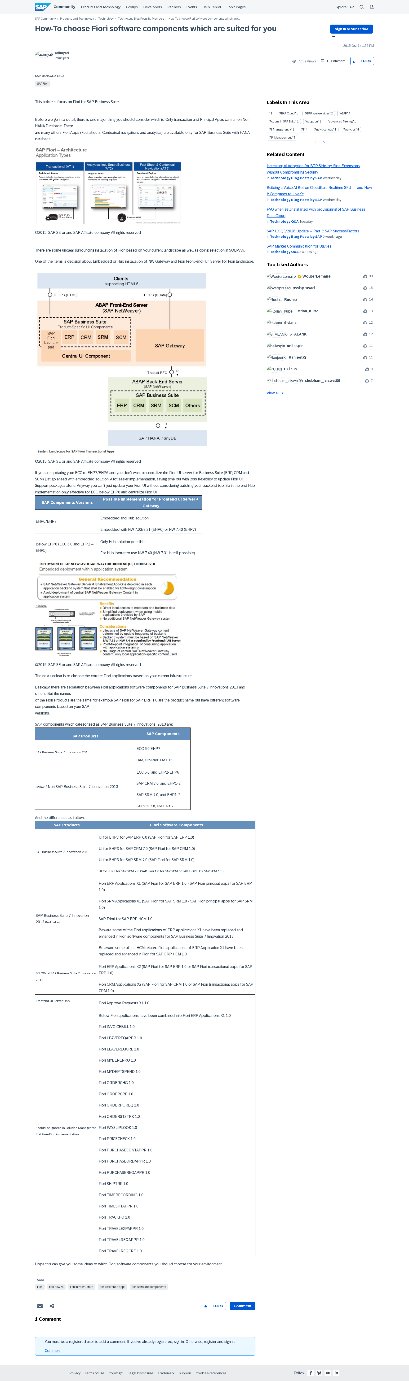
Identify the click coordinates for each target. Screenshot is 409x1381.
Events (192, 7)
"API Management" (281, 137)
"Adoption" (312, 121)
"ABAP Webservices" (317, 113)
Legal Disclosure (140, 1373)
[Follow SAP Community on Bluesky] (319, 1373)
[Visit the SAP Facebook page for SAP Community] (311, 1373)
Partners (174, 7)
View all (273, 393)
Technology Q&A (284, 221)
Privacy (75, 1373)
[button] (354, 61)
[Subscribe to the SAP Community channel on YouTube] (328, 1373)
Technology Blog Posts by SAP (296, 178)
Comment (53, 1351)
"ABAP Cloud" (287, 113)
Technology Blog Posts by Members (141, 18)
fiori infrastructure (81, 1287)
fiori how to (56, 1287)
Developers (152, 7)
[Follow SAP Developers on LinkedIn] (336, 1373)
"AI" (303, 129)
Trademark (166, 1373)
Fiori (40, 1287)
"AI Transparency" (280, 129)
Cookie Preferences (211, 1373)
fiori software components (149, 1287)
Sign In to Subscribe (351, 29)
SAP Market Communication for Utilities (299, 246)
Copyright (116, 1373)
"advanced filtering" (341, 121)
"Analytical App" (324, 129)
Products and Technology (100, 7)
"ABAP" (343, 113)
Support (185, 1373)
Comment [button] (243, 1306)
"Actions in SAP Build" (282, 121)
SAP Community (45, 18)
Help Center (212, 7)
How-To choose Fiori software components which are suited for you (156, 28)
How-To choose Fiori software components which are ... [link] (204, 18)
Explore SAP (344, 7)
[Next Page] (323, 142)
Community (64, 7)
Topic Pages (236, 7)
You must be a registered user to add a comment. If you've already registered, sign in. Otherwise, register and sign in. (140, 1342)
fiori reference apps (112, 1287)
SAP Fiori (42, 83)
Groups (132, 7)
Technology (106, 18)
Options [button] (332, 37)
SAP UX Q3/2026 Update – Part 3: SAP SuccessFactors (313, 231)
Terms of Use (94, 1373)
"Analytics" (349, 129)
